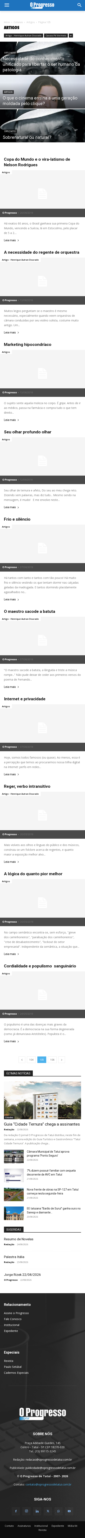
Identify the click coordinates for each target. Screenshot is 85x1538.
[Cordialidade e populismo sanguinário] (42, 994)
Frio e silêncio (17, 519)
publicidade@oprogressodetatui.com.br (51, 1468)
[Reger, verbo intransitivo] (42, 815)
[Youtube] (69, 1511)
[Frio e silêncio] (42, 548)
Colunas (18, 22)
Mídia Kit (72, 1526)
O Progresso (9, 212)
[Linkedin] (37, 1511)
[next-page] (61, 1059)
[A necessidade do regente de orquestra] (42, 281)
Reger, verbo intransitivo (27, 786)
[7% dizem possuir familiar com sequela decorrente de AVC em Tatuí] (14, 1175)
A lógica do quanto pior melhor (33, 873)
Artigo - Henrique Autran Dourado (24, 35)
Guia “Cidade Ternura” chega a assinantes (42, 1124)
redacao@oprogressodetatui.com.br (49, 1459)
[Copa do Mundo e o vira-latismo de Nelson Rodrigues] (42, 193)
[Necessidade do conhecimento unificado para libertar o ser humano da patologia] (42, 68)
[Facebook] (16, 1511)
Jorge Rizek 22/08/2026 (22, 1275)
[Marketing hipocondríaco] (42, 373)
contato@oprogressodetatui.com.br (48, 1484)
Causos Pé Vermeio (56, 35)
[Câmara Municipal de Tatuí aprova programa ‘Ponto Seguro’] (14, 1156)
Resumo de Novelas (18, 1239)
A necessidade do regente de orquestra (41, 252)
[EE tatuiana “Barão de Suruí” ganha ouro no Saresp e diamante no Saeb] (14, 1213)
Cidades (9, 1117)
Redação (9, 1129)
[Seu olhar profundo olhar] (42, 460)
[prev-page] (22, 1059)
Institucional (11, 1325)
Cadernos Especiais (16, 1373)
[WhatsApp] (58, 1511)
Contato (9, 1526)
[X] (48, 1511)
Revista (8, 1361)
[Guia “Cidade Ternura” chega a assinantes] (42, 1100)
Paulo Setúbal (13, 1367)
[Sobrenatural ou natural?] (42, 135)
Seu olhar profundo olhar (27, 432)
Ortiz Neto (10, 53)
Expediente (11, 1331)
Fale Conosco (13, 1319)
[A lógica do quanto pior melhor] (42, 902)
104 (31, 1059)
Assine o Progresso (16, 1313)
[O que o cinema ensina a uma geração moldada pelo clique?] (42, 101)
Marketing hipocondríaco (27, 344)
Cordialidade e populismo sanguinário (40, 966)
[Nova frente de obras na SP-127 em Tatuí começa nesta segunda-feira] (14, 1194)
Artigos (30, 22)
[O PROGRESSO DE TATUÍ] (42, 5)
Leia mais (10, 240)
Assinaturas (24, 1526)
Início (7, 22)
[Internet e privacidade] (42, 727)
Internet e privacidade (24, 699)
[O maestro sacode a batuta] (42, 640)
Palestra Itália (14, 1257)
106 (52, 1059)
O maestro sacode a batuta (29, 611)
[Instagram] (26, 1511)
